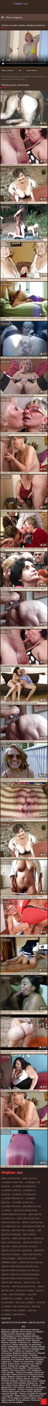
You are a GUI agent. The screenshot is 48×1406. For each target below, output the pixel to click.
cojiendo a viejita (11, 1190)
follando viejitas (11, 1206)
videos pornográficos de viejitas (19, 1266)
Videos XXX (7, 1351)
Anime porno (14, 1364)
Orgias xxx (6, 1361)
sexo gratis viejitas (28, 1218)
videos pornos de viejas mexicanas (20, 1274)
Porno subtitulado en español (15, 1347)
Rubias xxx (32, 1383)
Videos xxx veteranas (21, 1357)
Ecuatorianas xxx (26, 1338)
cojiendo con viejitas (24, 1194)
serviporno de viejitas (13, 1214)
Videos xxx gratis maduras (30, 1389)
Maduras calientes (10, 1332)
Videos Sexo (12, 1385)
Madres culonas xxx (17, 1376)
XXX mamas (18, 1387)
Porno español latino (11, 1349)
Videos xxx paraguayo (18, 1366)
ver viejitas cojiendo (23, 1230)
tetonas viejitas (10, 1226)
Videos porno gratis (10, 1391)
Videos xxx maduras (23, 1351)
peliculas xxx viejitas (25, 1210)
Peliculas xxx (24, 1342)
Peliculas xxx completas (12, 1359)
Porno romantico (20, 1355)
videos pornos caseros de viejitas (20, 1270)
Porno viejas (27, 1391)
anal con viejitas (10, 1178)
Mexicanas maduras (29, 1329)
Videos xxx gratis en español (32, 1394)
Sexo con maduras (10, 1329)
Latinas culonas (37, 1347)
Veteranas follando (16, 1340)
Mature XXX (24, 1385)
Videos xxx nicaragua (35, 1387)
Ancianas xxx (27, 1364)
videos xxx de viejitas (23, 1286)
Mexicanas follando (34, 1359)
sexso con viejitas (32, 1222)
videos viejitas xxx (11, 1282)
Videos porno (37, 1376)
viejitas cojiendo (25, 1302)
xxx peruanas (34, 1344)
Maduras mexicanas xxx (24, 1353)
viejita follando (25, 1290)
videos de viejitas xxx (31, 1262)
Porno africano (23, 1400)
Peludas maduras (9, 1381)
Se (28, 1376)
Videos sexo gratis (24, 1372)
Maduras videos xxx (25, 1334)
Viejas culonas (8, 1334)
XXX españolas (34, 1370)
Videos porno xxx (19, 1374)
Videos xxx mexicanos (24, 1361)
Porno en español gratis (33, 1349)
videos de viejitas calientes (16, 1250)
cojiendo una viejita (12, 1198)
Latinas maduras (19, 1344)
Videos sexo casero (28, 1381)
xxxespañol (8, 1396)
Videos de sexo (38, 1400)
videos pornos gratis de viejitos (19, 1278)
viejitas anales (17, 1294)
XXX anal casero (18, 1370)
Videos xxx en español (12, 1402)
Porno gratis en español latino (22, 1398)
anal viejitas (30, 1178)
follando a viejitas (22, 1202)
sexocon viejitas (10, 1222)
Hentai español (8, 1389)
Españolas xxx (39, 1357)
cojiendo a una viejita (24, 1186)
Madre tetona (21, 1396)
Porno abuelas (33, 1340)
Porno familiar (19, 1383)
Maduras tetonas (31, 1336)
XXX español (7, 1372)
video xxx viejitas (21, 1238)
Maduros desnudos (8, 70)
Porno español (19, 1368)
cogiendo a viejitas (12, 1182)
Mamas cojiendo (9, 1342)
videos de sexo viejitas (24, 1246)
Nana (20, 70)
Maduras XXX (8, 1379)
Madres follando (9, 1338)
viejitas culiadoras (31, 70)
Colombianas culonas (11, 1336)
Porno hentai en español (31, 1332)
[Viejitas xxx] (44, 1402)
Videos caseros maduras (27, 1379)
